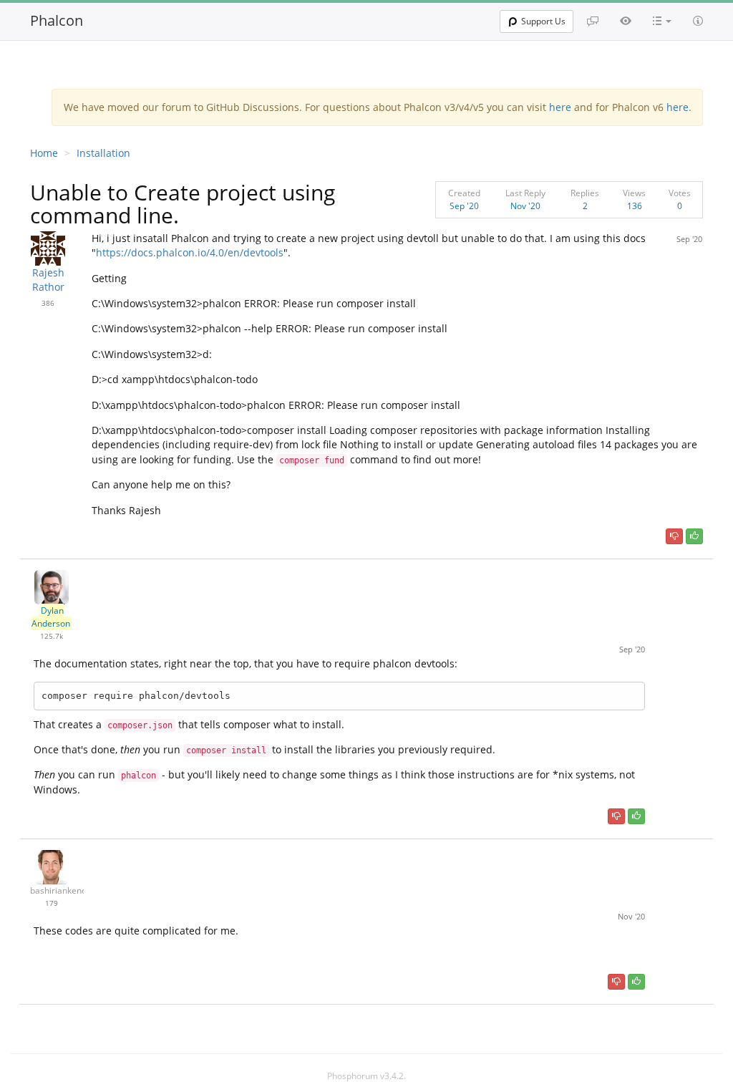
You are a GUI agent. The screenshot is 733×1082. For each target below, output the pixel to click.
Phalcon (56, 20)
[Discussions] (592, 21)
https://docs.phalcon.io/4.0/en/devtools (189, 252)
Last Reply (525, 193)
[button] (662, 21)
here (560, 107)
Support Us (543, 21)
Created (464, 193)
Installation (103, 153)
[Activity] (625, 21)
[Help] (698, 21)
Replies (585, 193)
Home (44, 153)
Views (634, 193)
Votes (680, 193)
